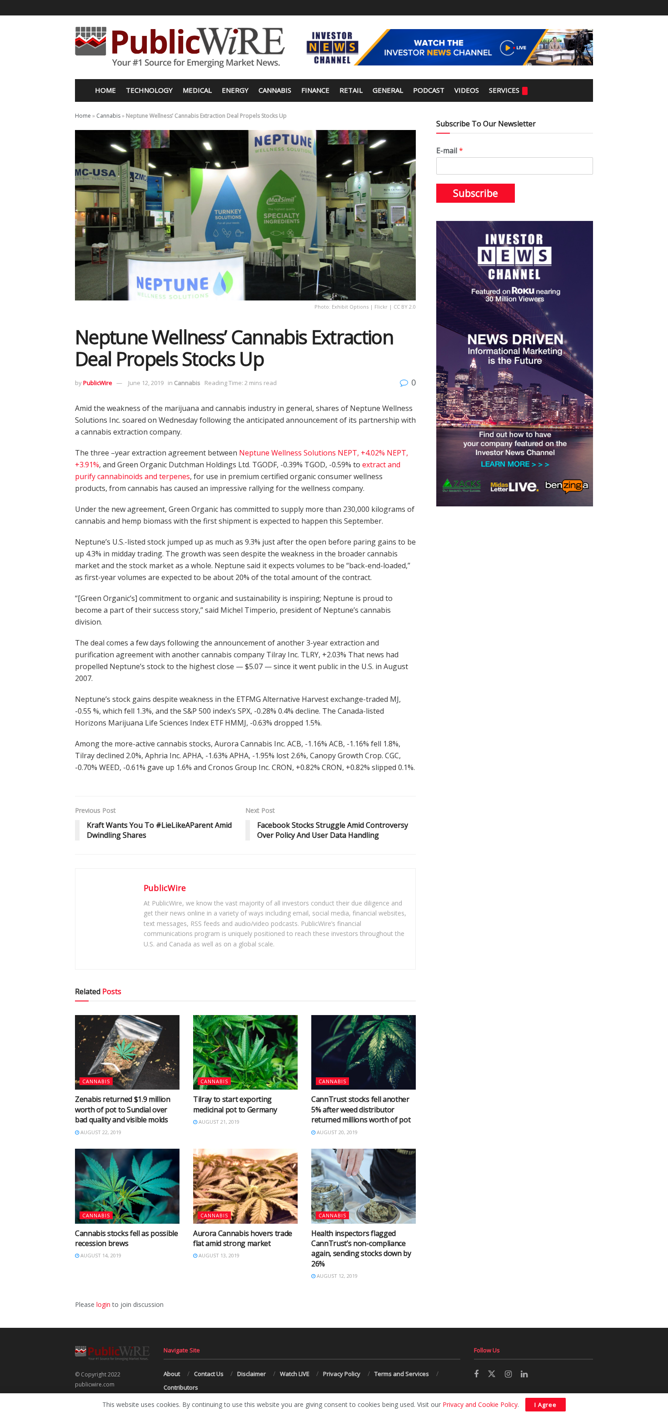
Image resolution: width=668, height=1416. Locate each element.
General (388, 90)
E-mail (449, 150)
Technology (149, 90)
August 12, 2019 (336, 1275)
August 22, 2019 (100, 1132)
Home (104, 90)
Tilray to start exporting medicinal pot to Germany (235, 1104)
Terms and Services (401, 1374)
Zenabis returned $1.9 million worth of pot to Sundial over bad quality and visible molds (122, 1109)
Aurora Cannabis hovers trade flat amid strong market (242, 1238)
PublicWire (97, 383)
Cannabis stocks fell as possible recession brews (126, 1238)
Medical (197, 90)
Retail (351, 90)
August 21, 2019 (218, 1121)
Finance (315, 90)
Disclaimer (251, 1374)
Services (504, 90)
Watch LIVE (294, 1374)
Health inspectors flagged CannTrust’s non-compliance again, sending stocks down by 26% (361, 1248)
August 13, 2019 (218, 1255)
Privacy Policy (341, 1374)
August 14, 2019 (100, 1255)
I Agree (545, 1405)
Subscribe (475, 193)
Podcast (428, 90)
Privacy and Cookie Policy (480, 1404)
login (103, 1304)
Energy (235, 90)
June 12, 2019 (146, 383)
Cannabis (275, 90)
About (172, 1374)
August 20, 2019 (336, 1132)
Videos (466, 90)
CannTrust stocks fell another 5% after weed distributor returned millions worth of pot (360, 1109)
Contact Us (209, 1374)
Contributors (181, 1387)
